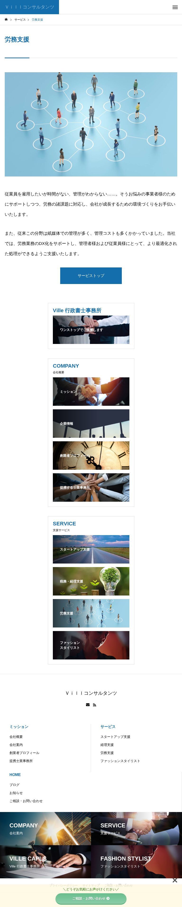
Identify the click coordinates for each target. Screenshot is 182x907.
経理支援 (107, 745)
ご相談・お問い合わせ (26, 801)
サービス (108, 727)
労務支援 (107, 753)
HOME (15, 775)
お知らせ (16, 793)
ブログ (14, 785)
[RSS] (94, 705)
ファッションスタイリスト (120, 761)
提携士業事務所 (21, 761)
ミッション (18, 727)
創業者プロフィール (24, 753)
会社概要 (16, 737)
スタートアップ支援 (115, 737)
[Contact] (88, 705)
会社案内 (16, 745)
